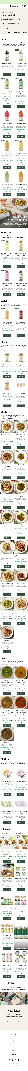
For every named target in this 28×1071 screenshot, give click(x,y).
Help (14, 1046)
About (14, 1054)
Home (2, 12)
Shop (14, 1042)
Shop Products (9, 12)
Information (14, 1050)
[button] (21, 70)
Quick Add (21, 406)
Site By (13, 1066)
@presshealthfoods (7, 989)
